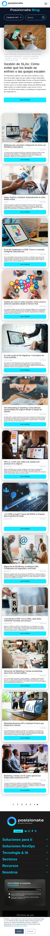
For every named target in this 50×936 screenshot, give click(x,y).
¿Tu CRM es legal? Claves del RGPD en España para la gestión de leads (24, 515)
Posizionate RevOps (11, 60)
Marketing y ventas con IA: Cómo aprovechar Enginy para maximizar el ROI (22, 777)
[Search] (43, 17)
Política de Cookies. (21, 926)
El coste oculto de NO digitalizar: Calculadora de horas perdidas (24, 356)
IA (20, 58)
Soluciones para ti (17, 839)
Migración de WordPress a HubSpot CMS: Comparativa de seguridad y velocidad (21, 567)
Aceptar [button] (19, 931)
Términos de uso (25, 915)
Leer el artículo (25, 100)
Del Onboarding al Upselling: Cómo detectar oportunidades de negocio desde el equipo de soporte (23, 409)
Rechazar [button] (30, 931)
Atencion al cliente (24, 54)
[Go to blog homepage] (25, 10)
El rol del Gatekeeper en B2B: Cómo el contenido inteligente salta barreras (24, 250)
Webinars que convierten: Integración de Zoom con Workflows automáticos (25, 146)
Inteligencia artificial (11, 58)
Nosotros (10, 872)
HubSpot (25, 58)
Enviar (39, 889)
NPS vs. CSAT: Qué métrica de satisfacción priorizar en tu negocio (22, 463)
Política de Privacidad (31, 898)
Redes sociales (8, 306)
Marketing (13, 54)
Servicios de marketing (30, 56)
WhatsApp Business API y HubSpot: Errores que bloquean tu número (24, 724)
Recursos (10, 866)
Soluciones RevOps (18, 846)
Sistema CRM (36, 54)
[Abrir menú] (45, 4)
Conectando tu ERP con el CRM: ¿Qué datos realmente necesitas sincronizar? (22, 620)
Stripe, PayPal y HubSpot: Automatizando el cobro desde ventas (24, 198)
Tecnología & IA (15, 853)
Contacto (18, 831)
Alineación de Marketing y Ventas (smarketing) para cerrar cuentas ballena (23, 672)
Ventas (6, 54)
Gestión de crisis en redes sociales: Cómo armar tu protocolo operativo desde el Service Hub (25, 303)
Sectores (9, 859)
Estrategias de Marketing (13, 56)
